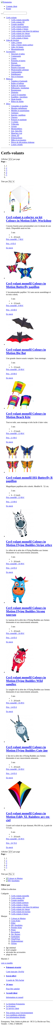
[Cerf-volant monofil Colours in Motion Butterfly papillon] (20, 278)
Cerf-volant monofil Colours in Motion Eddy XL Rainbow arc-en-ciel (28, 817)
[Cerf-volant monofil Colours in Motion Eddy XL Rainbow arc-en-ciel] (20, 808)
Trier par (4, 181)
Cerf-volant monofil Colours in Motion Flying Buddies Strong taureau (26, 611)
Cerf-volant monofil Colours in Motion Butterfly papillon (26, 285)
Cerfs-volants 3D (18, 898)
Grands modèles (17, 900)
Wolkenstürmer (17, 941)
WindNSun (15, 939)
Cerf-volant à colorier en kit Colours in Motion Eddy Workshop (28, 219)
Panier (8, 9)
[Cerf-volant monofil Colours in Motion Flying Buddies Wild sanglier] (20, 672)
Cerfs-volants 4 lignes (19, 914)
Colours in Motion (18, 918)
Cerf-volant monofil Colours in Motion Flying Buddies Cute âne (27, 748)
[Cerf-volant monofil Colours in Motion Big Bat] (20, 344)
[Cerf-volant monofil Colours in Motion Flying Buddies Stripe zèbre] (20, 536)
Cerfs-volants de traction (20, 912)
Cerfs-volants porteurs (20, 903)
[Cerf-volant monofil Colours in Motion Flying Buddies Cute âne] (20, 742)
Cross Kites (15, 921)
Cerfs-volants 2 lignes (19, 905)
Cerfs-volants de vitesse (20, 909)
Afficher (4, 159)
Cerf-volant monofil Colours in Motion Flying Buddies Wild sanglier (26, 681)
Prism (13, 930)
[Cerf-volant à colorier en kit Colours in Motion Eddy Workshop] (20, 212)
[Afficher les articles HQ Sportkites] (12, 881)
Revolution (15, 932)
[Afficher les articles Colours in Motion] (14, 878)
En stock (9, 248)
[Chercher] (2, 13)
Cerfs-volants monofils (20, 896)
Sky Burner (15, 934)
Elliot (13, 923)
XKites (14, 943)
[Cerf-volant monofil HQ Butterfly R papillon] (20, 472)
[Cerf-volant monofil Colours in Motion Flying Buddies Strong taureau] (20, 602)
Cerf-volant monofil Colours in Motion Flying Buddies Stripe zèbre (29, 543)
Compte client (11, 6)
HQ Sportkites (16, 925)
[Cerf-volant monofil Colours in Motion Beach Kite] (20, 408)
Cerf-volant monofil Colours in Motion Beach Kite (26, 415)
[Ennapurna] (6, 2)
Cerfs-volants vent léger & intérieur (25, 907)
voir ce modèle (7, 963)
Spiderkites (15, 937)
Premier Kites (16, 927)
